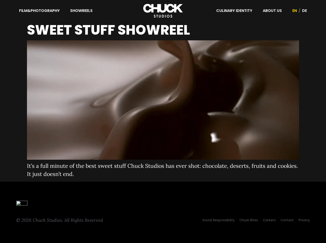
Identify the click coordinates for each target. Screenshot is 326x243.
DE (304, 10)
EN (294, 10)
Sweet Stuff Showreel (108, 30)
